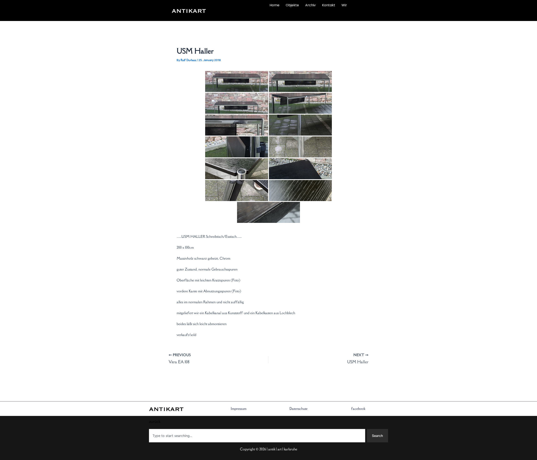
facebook (358, 408)
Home (274, 5)
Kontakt (328, 5)
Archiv (310, 5)
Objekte (292, 5)
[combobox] (257, 435)
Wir (344, 5)
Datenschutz (298, 408)
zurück (234, 15)
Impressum (238, 408)
